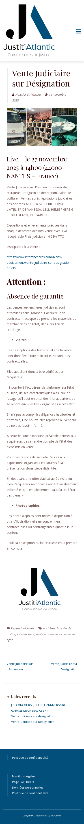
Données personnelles (27, 787)
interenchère (25, 634)
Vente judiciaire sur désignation (32, 716)
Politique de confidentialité (30, 758)
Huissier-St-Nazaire (28, 95)
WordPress (56, 815)
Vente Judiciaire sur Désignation (32, 722)
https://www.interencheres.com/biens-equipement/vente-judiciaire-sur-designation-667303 (39, 262)
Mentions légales (23, 776)
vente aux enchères (49, 634)
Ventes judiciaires (22, 628)
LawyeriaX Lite (30, 815)
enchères (49, 628)
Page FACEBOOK (23, 782)
